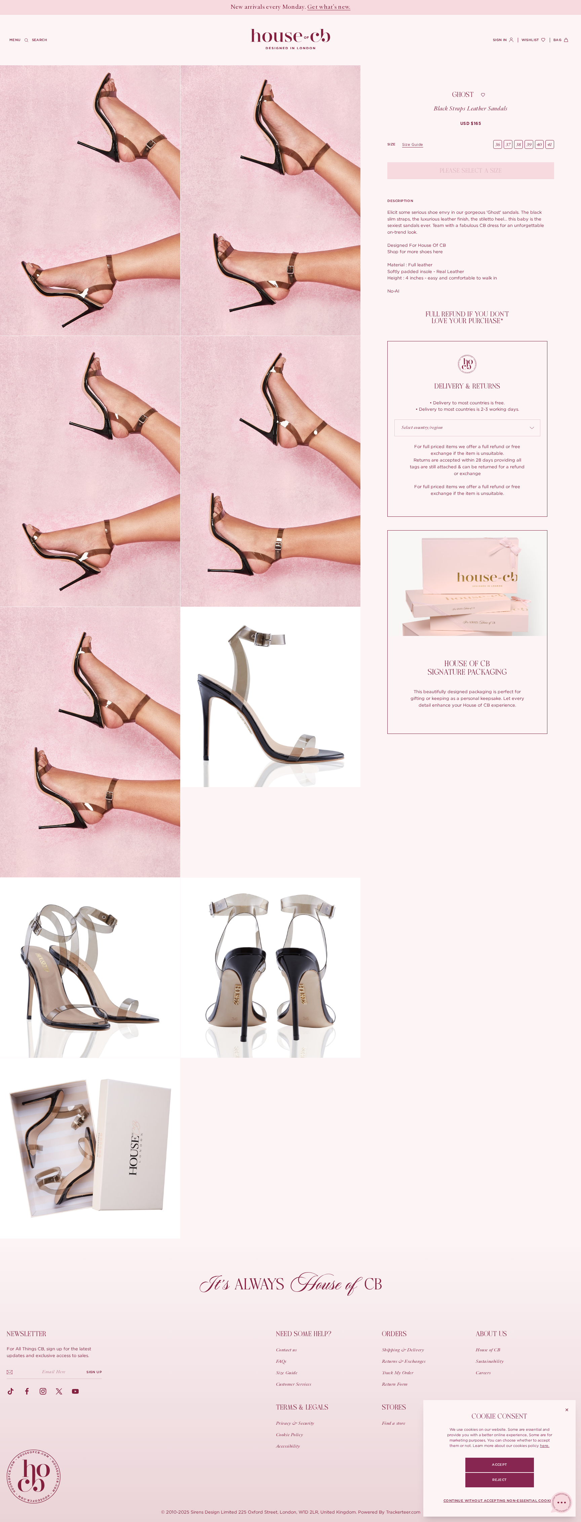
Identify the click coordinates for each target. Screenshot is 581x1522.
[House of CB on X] (59, 1391)
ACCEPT (499, 1464)
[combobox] (467, 427)
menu (15, 40)
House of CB (488, 1350)
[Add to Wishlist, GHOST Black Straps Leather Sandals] (483, 95)
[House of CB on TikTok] (11, 1391)
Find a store (393, 1423)
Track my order (398, 1373)
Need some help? (304, 1334)
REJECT (499, 1480)
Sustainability (490, 1361)
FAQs (281, 1361)
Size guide (412, 144)
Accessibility (288, 1446)
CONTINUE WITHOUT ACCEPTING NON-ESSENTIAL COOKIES (499, 1500)
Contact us (286, 1350)
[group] (470, 124)
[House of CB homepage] (34, 1476)
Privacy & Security (295, 1423)
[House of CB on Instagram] (43, 1391)
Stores (394, 1407)
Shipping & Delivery (403, 1350)
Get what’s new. (328, 7)
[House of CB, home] (291, 39)
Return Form (395, 1384)
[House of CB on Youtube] (75, 1391)
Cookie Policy (289, 1435)
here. (544, 1446)
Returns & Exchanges (404, 1361)
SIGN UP (94, 1372)
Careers (483, 1373)
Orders (394, 1334)
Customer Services (293, 1384)
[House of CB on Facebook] (27, 1391)
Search (39, 40)
